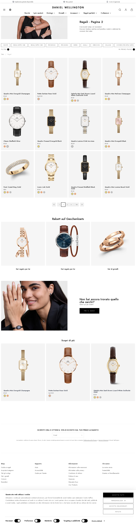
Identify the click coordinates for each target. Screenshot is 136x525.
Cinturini (3, 479)
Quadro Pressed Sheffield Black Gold (83, 188)
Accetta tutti (118, 495)
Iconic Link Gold (43, 187)
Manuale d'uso (73, 482)
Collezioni (105, 13)
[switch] (38, 520)
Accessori (74, 13)
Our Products (73, 485)
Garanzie (71, 479)
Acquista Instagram (7, 470)
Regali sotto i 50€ (19, 45)
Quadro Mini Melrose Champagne (117, 94)
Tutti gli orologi (6, 473)
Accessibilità (39, 470)
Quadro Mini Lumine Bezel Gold (117, 187)
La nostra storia (107, 467)
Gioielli (61, 13)
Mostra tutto (68, 404)
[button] (4, 9)
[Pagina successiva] (82, 205)
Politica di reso (73, 476)
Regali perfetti (89, 13)
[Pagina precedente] (54, 205)
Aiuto (36, 467)
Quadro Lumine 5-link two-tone (82, 141)
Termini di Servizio (103, 440)
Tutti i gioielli (5, 476)
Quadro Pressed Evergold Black (49, 141)
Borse (75, 45)
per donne (51, 45)
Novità (27, 13)
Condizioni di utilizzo (75, 473)
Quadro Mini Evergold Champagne (17, 94)
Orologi (50, 13)
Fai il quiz (89, 311)
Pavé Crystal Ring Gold (12, 187)
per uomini (64, 45)
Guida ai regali (6, 467)
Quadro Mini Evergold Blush (115, 141)
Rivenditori (4, 482)
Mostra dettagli (97, 521)
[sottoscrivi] (82, 435)
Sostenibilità (106, 470)
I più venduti (38, 13)
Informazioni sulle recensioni (78, 467)
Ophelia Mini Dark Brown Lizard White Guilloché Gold (83, 94)
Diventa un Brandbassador (111, 473)
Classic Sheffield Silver (12, 141)
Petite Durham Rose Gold (46, 94)
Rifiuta (118, 512)
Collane (108, 45)
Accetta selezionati (118, 506)
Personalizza (117, 501)
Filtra (4, 49)
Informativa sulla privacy (76, 470)
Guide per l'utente (41, 473)
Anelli (85, 45)
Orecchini (96, 45)
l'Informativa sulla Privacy (90, 440)
